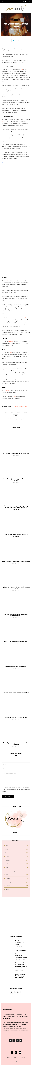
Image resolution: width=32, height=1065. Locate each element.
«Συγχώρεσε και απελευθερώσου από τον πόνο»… (16, 453)
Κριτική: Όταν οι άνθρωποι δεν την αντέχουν (16, 641)
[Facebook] (9, 40)
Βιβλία (7, 856)
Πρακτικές (8, 878)
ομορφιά (19, 412)
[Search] (29, 1)
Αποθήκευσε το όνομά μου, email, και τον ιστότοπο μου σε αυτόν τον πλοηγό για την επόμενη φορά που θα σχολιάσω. (16, 789)
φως (16, 415)
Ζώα (7, 867)
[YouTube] (20, 1052)
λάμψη (12, 412)
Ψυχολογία (8, 893)
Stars (7, 849)
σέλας (26, 412)
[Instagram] (16, 1052)
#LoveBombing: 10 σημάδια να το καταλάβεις (15, 692)
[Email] (23, 40)
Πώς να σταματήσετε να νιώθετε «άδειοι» (16, 717)
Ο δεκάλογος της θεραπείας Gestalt (16, 930)
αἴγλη (8, 280)
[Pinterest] (18, 40)
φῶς (22, 69)
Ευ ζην (7, 863)
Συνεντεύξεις (9, 882)
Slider (5, 412)
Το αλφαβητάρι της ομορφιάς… (20, 406)
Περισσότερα (16, 832)
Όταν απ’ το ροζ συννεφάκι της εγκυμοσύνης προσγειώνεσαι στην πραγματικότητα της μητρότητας (16, 507)
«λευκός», (23, 317)
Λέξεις (16, 20)
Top (16, 1061)
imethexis (13, 1057)
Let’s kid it (8, 845)
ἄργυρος (14, 396)
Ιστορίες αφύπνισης (10, 871)
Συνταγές (8, 885)
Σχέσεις (7, 889)
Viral (7, 852)
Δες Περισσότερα (15, 1036)
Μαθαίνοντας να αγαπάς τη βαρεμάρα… (16, 666)
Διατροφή (8, 860)
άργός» (8, 390)
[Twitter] (13, 40)
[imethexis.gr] (16, 8)
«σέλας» (4, 121)
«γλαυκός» (10, 341)
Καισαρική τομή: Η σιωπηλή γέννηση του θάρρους (16, 561)
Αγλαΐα (5, 368)
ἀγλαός (10, 352)
